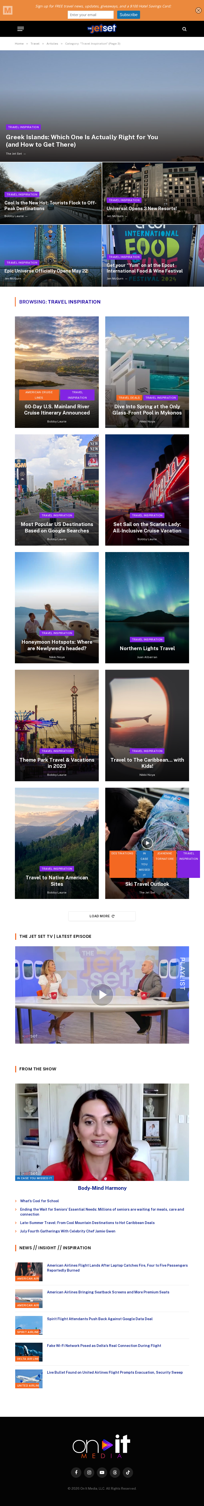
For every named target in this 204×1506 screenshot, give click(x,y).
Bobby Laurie (14, 216)
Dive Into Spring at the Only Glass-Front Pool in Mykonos (147, 410)
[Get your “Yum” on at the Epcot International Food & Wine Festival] (153, 256)
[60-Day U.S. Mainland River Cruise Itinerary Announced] (57, 372)
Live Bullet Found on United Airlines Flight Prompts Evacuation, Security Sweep (115, 1372)
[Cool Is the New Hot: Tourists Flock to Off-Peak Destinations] (51, 193)
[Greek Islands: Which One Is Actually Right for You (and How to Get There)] (102, 106)
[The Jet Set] (102, 29)
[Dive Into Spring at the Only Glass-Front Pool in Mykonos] (147, 372)
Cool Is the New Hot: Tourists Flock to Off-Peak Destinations (50, 205)
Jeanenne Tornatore (164, 856)
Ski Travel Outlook (147, 884)
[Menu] (20, 28)
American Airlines (32, 1278)
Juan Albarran (147, 657)
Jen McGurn (115, 216)
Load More (100, 916)
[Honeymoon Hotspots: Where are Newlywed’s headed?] (57, 607)
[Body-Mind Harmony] (102, 1132)
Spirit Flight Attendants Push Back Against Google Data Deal (100, 1319)
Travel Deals (129, 397)
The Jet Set (14, 153)
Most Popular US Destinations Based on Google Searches (57, 527)
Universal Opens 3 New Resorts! (142, 208)
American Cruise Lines (39, 395)
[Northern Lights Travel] (147, 607)
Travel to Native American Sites (57, 881)
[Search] (184, 28)
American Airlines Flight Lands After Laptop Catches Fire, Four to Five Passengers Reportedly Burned (117, 1267)
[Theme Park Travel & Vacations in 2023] (57, 725)
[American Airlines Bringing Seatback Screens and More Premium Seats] (29, 1298)
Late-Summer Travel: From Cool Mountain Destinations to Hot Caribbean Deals (87, 1223)
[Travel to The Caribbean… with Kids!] (147, 725)
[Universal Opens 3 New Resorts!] (153, 193)
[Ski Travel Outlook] (147, 843)
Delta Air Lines (29, 1358)
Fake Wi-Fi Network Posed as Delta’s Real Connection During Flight (104, 1346)
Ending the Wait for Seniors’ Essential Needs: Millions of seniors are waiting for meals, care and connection (102, 1211)
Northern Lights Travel (147, 648)
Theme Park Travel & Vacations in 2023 (57, 763)
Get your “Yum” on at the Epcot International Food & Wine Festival (145, 268)
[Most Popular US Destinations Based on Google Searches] (57, 490)
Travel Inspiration (23, 127)
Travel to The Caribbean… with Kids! (147, 763)
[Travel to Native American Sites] (57, 843)
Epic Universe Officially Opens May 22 (46, 271)
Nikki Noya (147, 421)
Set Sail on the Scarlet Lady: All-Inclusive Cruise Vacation (147, 527)
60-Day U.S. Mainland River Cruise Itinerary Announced (57, 410)
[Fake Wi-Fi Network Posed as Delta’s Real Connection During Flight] (29, 1352)
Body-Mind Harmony (102, 1188)
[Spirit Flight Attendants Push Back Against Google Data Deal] (29, 1325)
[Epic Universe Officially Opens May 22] (51, 256)
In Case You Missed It (144, 864)
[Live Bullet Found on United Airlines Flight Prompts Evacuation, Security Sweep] (29, 1378)
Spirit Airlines (29, 1332)
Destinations (122, 853)
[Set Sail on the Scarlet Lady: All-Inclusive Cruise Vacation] (147, 490)
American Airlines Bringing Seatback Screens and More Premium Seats (108, 1292)
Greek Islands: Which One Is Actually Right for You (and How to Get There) (82, 140)
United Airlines (29, 1385)
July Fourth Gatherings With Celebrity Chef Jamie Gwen (67, 1231)
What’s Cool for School (39, 1201)
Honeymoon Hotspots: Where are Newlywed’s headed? (57, 645)
